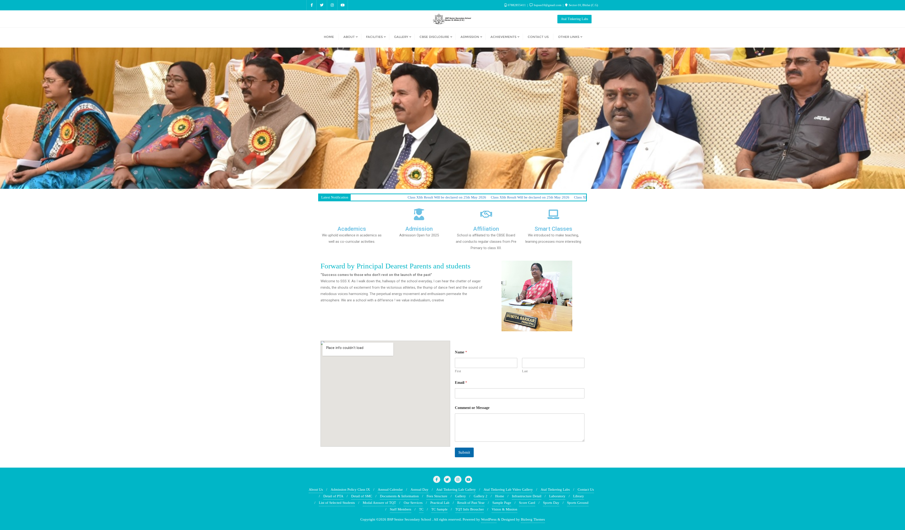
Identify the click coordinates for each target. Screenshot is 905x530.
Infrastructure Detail (526, 496)
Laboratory (557, 496)
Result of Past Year (471, 503)
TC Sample (439, 509)
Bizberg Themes (533, 519)
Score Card (527, 503)
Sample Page (501, 503)
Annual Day (419, 489)
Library (578, 496)
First (458, 371)
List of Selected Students (337, 503)
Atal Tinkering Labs (574, 19)
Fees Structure (437, 496)
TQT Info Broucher (469, 509)
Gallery (460, 496)
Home (499, 496)
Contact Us (586, 489)
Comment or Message (472, 408)
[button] (7, 118)
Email (461, 382)
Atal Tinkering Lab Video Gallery (508, 489)
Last (525, 371)
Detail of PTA (333, 496)
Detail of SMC (361, 496)
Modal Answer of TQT (379, 503)
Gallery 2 (480, 496)
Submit (464, 452)
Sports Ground (577, 503)
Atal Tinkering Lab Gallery (456, 489)
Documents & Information (399, 496)
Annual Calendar (390, 489)
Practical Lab (439, 503)
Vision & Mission (504, 509)
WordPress (489, 519)
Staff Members (400, 509)
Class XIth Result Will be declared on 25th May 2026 (381, 197)
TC (421, 509)
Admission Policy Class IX (350, 489)
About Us (316, 489)
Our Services (413, 503)
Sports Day (551, 503)
